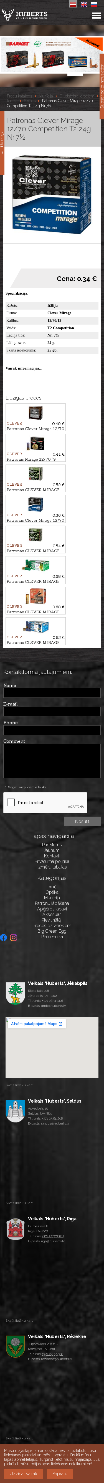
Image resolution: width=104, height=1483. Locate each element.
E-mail (10, 704)
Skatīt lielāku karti (20, 1085)
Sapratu (59, 1473)
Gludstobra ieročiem (77, 96)
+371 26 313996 (52, 1001)
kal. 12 (12, 101)
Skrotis (29, 101)
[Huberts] (38, 14)
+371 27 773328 (53, 1236)
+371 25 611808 (52, 1118)
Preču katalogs (19, 96)
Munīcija (46, 96)
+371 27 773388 (52, 1354)
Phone (10, 722)
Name (9, 685)
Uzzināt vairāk (23, 1473)
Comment (14, 741)
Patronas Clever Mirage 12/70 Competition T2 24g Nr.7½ (50, 103)
